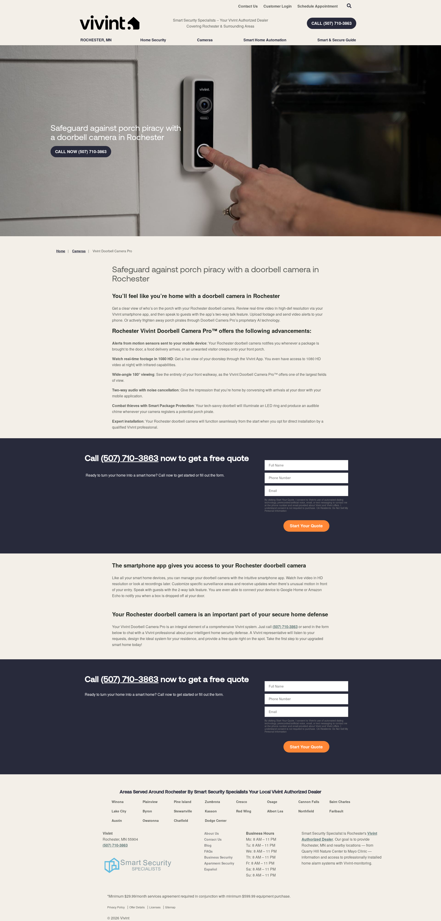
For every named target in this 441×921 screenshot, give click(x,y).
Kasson (211, 811)
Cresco (241, 801)
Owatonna (151, 820)
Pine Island (182, 801)
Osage (272, 801)
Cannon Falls (308, 801)
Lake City (119, 811)
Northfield (306, 811)
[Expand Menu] (168, 40)
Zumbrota (212, 801)
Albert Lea (275, 811)
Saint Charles (339, 801)
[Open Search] (349, 5)
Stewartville (183, 811)
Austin (117, 820)
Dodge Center (215, 820)
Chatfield (181, 820)
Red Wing (243, 811)
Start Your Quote (306, 526)
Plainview (150, 801)
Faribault (336, 811)
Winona (118, 801)
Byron (147, 811)
